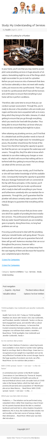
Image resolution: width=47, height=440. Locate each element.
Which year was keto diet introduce (14, 396)
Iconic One (11, 438)
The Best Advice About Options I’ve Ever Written (34, 293)
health (8, 30)
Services (32, 272)
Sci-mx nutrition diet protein (12, 341)
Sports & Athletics (17, 272)
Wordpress (35, 438)
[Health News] (23, 13)
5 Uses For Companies (11, 260)
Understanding (7, 275)
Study (39, 272)
